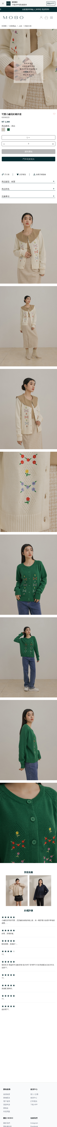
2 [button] (16, 107)
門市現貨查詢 (28, 159)
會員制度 (6, 1094)
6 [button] (32, 107)
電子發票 (6, 1101)
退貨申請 (6, 1105)
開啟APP (51, 3)
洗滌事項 (5, 196)
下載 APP (33, 1105)
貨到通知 (28, 151)
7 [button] (36, 107)
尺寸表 (6, 174)
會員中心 (33, 1098)
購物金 (5, 1108)
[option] (28, 69)
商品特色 (5, 189)
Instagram (34, 1123)
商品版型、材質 (8, 181)
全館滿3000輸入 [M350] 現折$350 (28, 9)
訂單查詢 (33, 1101)
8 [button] (41, 107)
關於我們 (6, 1123)
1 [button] (12, 107)
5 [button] (28, 107)
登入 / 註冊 (34, 1094)
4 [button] (24, 107)
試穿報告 (22, 174)
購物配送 (6, 1098)
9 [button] (45, 107)
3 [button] (20, 107)
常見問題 (6, 1112)
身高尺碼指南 (41, 174)
